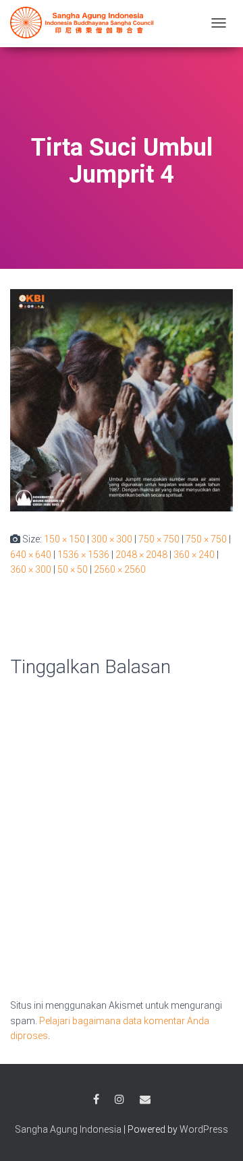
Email (145, 1099)
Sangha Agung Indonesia (68, 1129)
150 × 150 (64, 539)
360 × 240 (194, 554)
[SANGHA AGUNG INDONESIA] (84, 22)
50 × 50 (72, 569)
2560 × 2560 (120, 569)
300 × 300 (111, 539)
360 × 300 (30, 569)
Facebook (96, 1099)
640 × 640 (30, 554)
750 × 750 (159, 539)
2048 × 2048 (141, 554)
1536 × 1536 (83, 554)
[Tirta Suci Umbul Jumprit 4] (121, 399)
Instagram (119, 1099)
